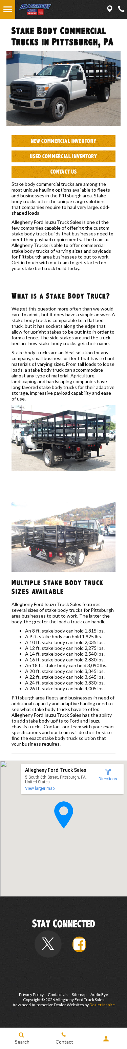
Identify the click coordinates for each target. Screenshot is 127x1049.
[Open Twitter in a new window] (48, 944)
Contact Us (63, 171)
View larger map (40, 788)
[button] (63, 815)
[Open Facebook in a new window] (79, 944)
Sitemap (79, 994)
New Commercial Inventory (64, 141)
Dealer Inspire (102, 1004)
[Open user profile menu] (106, 1039)
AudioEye (99, 994)
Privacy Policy (31, 994)
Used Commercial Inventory (63, 156)
